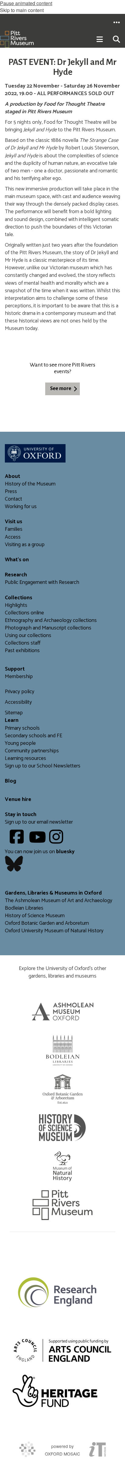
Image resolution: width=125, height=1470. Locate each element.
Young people (20, 743)
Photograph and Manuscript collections (48, 628)
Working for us (21, 506)
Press (11, 491)
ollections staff (24, 643)
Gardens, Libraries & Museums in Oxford (53, 893)
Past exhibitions (22, 650)
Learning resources (25, 758)
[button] (116, 22)
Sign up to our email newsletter (39, 822)
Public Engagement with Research (42, 582)
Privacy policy (19, 691)
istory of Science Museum (36, 915)
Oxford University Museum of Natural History (54, 931)
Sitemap (14, 713)
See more (60, 388)
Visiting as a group (25, 544)
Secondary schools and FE (33, 736)
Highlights (16, 605)
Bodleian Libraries (24, 908)
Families (13, 529)
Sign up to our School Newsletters (42, 766)
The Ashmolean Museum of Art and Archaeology (58, 900)
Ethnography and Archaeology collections (51, 620)
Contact (13, 499)
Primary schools (22, 728)
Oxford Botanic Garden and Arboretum (47, 923)
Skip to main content (22, 10)
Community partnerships (32, 751)
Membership (19, 676)
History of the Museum (30, 484)
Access (13, 537)
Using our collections (28, 635)
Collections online (24, 613)
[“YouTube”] (38, 841)
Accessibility (18, 702)
